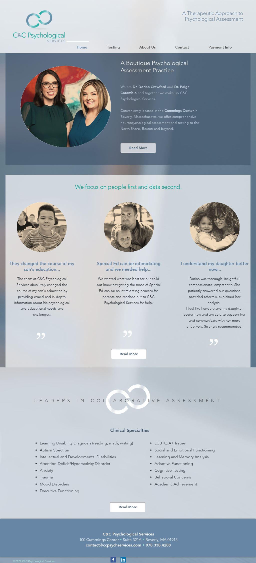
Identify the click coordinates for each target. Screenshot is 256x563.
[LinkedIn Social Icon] (123, 559)
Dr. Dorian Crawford (149, 87)
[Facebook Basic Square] (113, 559)
